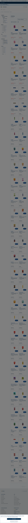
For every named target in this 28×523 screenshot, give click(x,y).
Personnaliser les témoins (14, 521)
